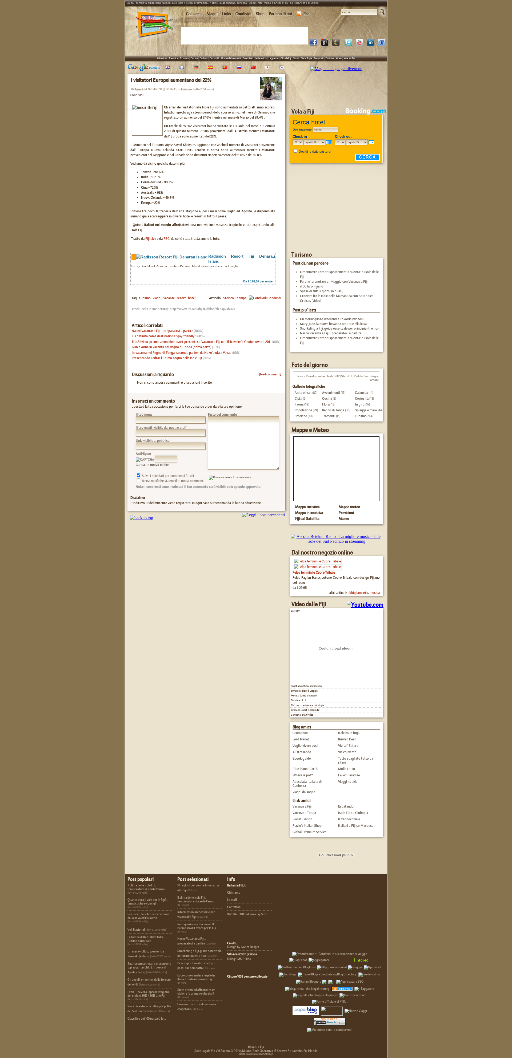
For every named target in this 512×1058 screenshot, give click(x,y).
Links (226, 13)
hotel (191, 298)
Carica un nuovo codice (152, 465)
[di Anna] (271, 98)
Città (298, 398)
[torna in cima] (139, 518)
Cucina (194, 58)
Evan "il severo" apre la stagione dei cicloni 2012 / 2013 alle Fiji (148, 994)
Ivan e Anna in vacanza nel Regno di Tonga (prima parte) (171, 347)
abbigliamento (358, 593)
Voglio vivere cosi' (305, 746)
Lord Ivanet (301, 739)
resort (181, 298)
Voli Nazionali (136, 929)
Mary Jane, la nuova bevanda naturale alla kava (333, 324)
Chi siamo (194, 13)
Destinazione (302, 129)
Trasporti (318, 58)
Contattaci (234, 907)
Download (248, 58)
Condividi (243, 13)
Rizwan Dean (347, 739)
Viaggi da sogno (304, 792)
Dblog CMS (234, 959)
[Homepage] (154, 39)
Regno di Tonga (333, 410)
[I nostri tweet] (348, 44)
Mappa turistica (307, 506)
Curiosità (214, 58)
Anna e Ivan (303, 393)
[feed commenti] (270, 374)
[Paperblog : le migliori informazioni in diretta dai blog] (305, 1010)
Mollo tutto (346, 769)
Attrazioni (162, 58)
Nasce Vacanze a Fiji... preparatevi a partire (162, 331)
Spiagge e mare (366, 410)
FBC (166, 239)
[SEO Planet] (350, 981)
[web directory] (329, 1021)
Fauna (299, 404)
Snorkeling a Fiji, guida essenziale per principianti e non (339, 328)
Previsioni (346, 512)
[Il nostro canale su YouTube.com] (365, 604)
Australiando (302, 752)
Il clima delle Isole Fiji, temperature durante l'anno (146, 887)
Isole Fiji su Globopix (353, 813)
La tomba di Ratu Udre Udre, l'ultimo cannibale (145, 939)
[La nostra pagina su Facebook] (313, 44)
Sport (296, 58)
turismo (145, 298)
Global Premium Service (309, 832)
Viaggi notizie (347, 782)
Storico (228, 298)
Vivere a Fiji (349, 58)
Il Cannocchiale (349, 819)
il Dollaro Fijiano (311, 286)
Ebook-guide (302, 758)
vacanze (169, 298)
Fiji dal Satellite (307, 518)
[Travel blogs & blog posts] (342, 988)
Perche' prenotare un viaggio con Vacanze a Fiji (333, 281)
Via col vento (347, 752)
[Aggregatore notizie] (319, 959)
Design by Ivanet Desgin (243, 947)
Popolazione (303, 410)
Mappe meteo (349, 506)
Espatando (346, 806)
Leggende (273, 58)
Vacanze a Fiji (302, 806)
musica (375, 593)
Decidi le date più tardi (315, 151)
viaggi (156, 298)
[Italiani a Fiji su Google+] (324, 44)
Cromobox (300, 733)
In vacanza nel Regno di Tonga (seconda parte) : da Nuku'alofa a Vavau (181, 353)
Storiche (301, 416)
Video (339, 58)
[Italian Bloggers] (308, 981)
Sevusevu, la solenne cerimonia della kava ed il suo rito (148, 916)
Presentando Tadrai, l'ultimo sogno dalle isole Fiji (167, 358)
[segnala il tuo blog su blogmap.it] (315, 994)
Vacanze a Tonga (304, 813)
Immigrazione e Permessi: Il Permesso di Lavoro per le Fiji (196, 926)
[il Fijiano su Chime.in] (335, 44)
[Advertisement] (245, 35)
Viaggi (212, 13)
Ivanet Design (302, 819)
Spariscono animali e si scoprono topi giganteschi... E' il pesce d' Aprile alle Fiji (149, 968)
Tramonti (328, 416)
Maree (344, 518)
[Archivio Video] (342, 604)
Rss (306, 13)
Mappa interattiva (309, 512)
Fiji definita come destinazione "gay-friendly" (164, 336)
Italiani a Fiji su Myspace (355, 826)
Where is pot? (303, 775)
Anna (138, 89)
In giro (360, 404)
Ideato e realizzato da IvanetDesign (256, 1054)
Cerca (367, 157)
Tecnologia (306, 58)
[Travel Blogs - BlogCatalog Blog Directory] (327, 973)
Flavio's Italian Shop (307, 826)
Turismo (330, 58)
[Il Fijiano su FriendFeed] (381, 44)
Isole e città (261, 58)
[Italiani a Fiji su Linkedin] (370, 44)
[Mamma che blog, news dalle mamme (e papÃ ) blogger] (341, 959)
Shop (260, 13)
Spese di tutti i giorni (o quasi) (321, 291)
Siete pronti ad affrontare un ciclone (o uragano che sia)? (196, 991)
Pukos (247, 959)
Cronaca (184, 58)
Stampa (240, 298)
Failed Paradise (349, 775)
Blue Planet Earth (305, 769)
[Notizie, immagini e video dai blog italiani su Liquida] (331, 1010)
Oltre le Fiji (286, 58)
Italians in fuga (348, 733)
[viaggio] (354, 966)
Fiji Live (150, 239)
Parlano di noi (280, 13)
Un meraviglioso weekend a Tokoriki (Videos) (331, 319)
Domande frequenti (231, 58)
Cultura (203, 58)
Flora (326, 404)
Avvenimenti (331, 393)
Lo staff (232, 900)
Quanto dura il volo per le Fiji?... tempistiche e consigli (147, 901)
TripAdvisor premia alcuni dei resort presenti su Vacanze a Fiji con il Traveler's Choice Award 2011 (201, 342)
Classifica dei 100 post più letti (146, 1018)
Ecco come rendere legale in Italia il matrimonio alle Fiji (196, 977)
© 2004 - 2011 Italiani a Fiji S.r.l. (247, 914)
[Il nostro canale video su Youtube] (359, 44)
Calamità (173, 58)
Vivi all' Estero (348, 746)
